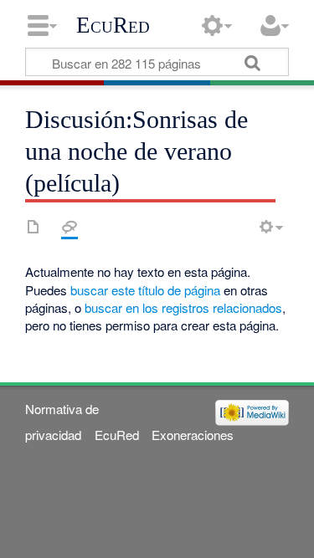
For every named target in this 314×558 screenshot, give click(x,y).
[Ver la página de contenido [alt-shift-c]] (33, 226)
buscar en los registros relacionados (183, 307)
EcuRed (113, 25)
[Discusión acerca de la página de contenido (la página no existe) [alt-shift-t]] (69, 226)
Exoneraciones (193, 434)
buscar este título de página (145, 290)
